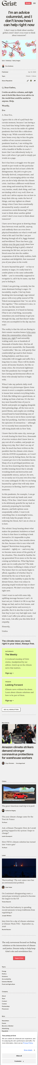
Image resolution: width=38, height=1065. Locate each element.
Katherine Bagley (10, 810)
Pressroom (5, 1009)
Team (3, 998)
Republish (5, 1031)
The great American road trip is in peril (18, 806)
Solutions (5, 976)
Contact (4, 1001)
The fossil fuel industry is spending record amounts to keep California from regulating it (18, 910)
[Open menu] (34, 3)
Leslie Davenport (7, 836)
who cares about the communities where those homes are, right (19, 335)
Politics (4, 974)
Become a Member (7, 1026)
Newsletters (5, 1020)
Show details (28, 1050)
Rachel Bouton (6, 929)
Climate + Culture (31, 76)
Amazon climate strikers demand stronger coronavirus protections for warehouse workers (18, 752)
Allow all (19, 1056)
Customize (17, 1061)
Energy (4, 971)
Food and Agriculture (8, 984)
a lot (30, 241)
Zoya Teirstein (9, 763)
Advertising (5, 1028)
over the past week (17, 244)
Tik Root (4, 822)
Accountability (6, 979)
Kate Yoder (8, 887)
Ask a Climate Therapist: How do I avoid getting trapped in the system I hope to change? (19, 830)
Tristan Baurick (6, 901)
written (5, 244)
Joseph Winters (6, 915)
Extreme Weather (7, 981)
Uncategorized (20, 763)
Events (4, 1023)
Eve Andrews (9, 66)
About (4, 996)
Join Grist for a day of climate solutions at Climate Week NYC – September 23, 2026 (18, 923)
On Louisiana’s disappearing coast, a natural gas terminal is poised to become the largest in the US (19, 896)
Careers (4, 1003)
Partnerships (6, 1006)
